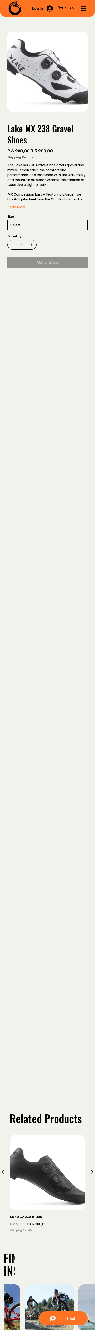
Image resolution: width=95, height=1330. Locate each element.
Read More (16, 206)
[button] (67, 8)
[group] (47, 1186)
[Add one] (32, 245)
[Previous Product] (3, 1172)
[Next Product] (92, 1172)
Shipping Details (21, 1230)
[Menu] (83, 8)
